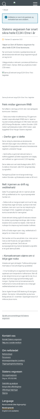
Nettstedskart (7, 354)
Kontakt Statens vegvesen (12, 339)
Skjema (5, 393)
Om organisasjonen (9, 375)
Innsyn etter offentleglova (11, 387)
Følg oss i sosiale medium (11, 343)
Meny (35, 8)
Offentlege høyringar (10, 390)
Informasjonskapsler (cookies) (13, 360)
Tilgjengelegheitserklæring (12, 364)
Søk (4, 8)
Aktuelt (5, 10)
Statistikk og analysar (10, 383)
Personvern (6, 357)
